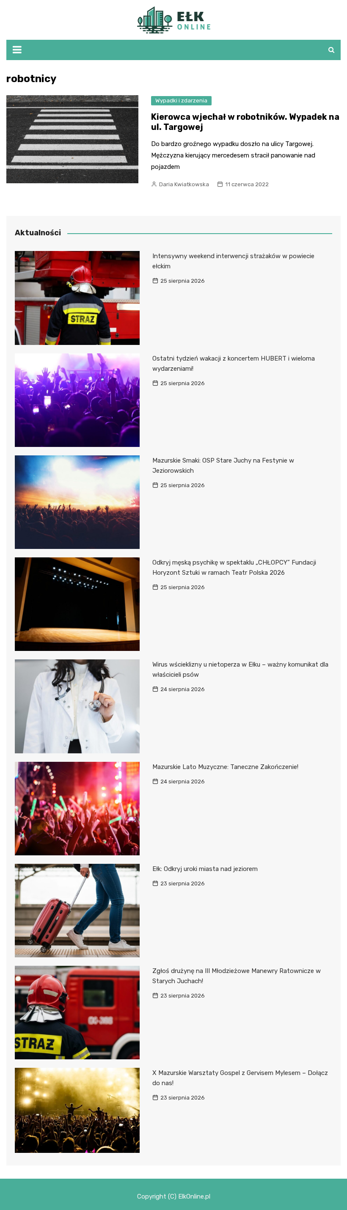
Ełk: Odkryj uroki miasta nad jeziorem (205, 869)
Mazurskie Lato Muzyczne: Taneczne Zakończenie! (225, 767)
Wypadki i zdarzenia (181, 100)
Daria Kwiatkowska (184, 184)
